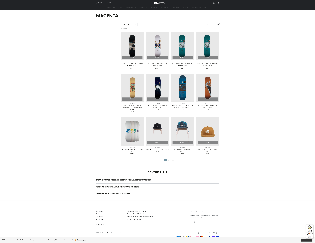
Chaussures (100, 216)
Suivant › (173, 160)
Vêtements (99, 219)
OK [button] (307, 240)
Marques (98, 222)
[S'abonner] (218, 212)
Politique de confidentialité (135, 214)
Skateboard (99, 214)
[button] (209, 3)
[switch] (309, 237)
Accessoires (100, 224)
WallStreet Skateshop (105, 232)
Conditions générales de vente (136, 211)
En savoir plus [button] (81, 240)
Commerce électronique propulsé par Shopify (107, 235)
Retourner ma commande (135, 219)
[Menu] (312, 225)
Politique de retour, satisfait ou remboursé (140, 216)
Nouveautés (100, 211)
